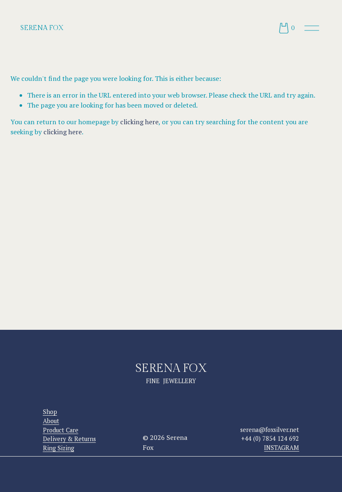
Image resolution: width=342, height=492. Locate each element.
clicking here (139, 121)
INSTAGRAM (281, 448)
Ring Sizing (58, 448)
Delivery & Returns (69, 439)
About (51, 421)
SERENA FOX (42, 28)
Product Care (60, 430)
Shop (50, 412)
